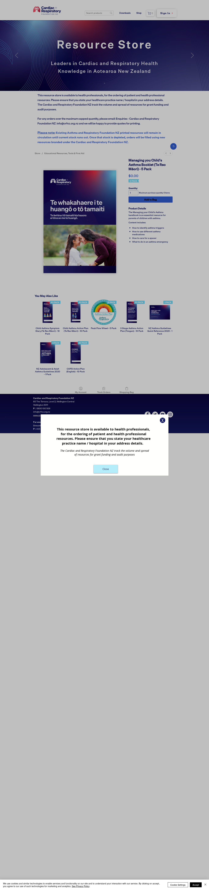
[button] (162, 420)
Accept (195, 884)
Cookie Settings (177, 884)
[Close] (205, 885)
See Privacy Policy (81, 886)
